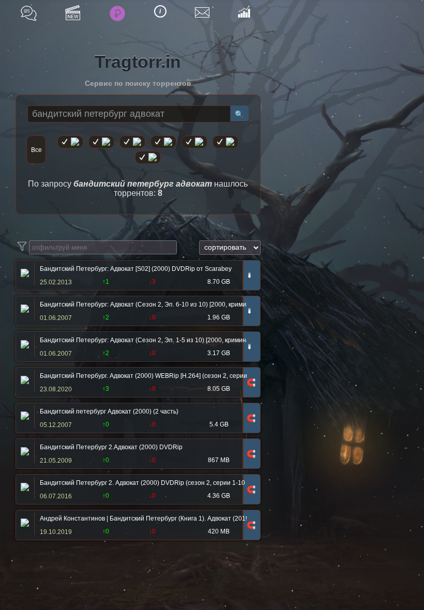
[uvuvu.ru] (163, 141)
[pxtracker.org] (148, 157)
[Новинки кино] (72, 12)
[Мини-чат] (29, 13)
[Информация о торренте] (23, 274)
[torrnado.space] (225, 141)
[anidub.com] (132, 141)
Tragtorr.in (138, 61)
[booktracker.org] (194, 141)
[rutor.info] (70, 141)
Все (36, 150)
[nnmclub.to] (101, 141)
